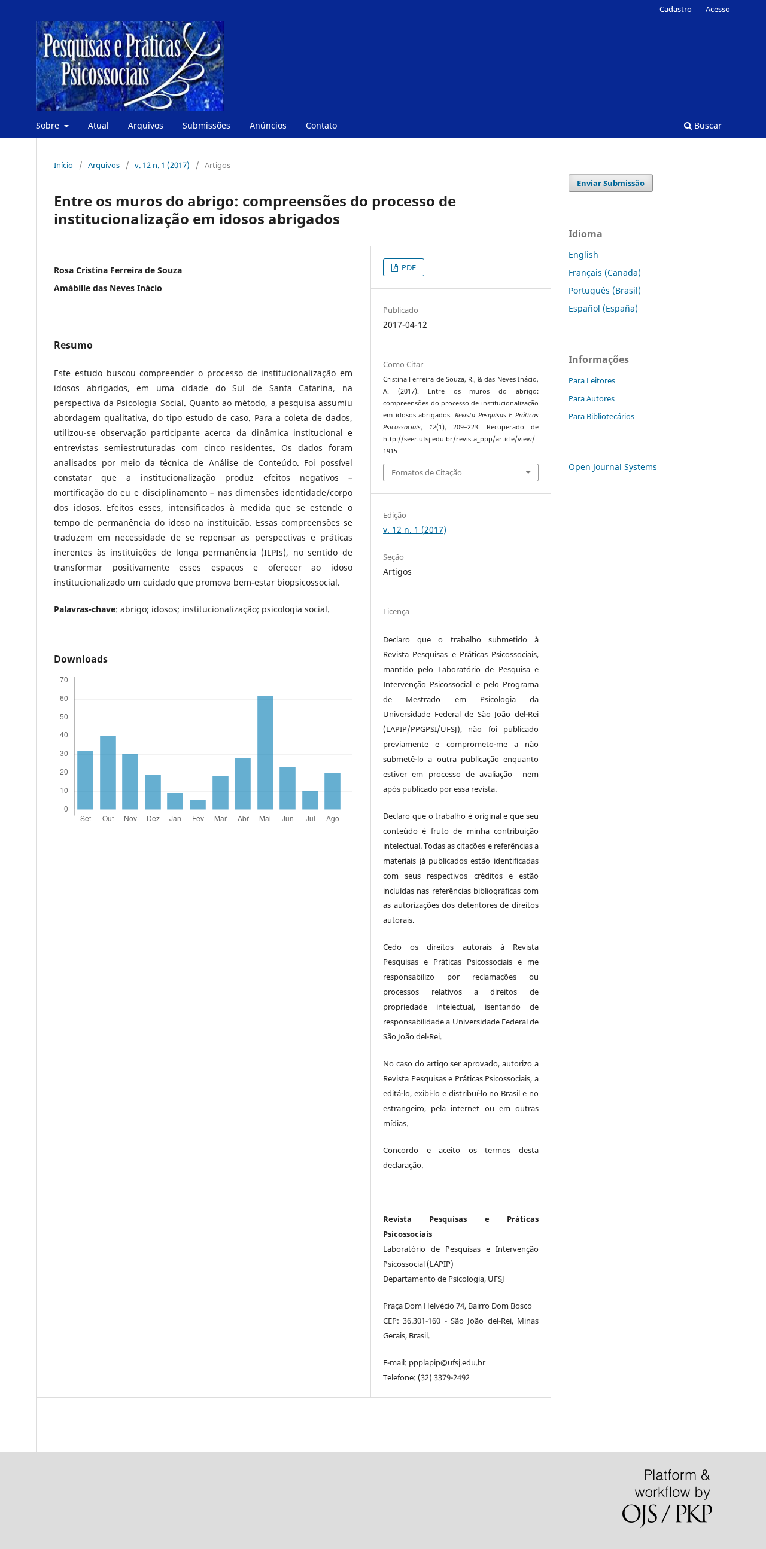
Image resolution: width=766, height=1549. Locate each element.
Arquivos (145, 125)
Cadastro (675, 9)
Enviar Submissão (611, 183)
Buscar (707, 125)
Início (63, 165)
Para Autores (592, 398)
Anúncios (268, 125)
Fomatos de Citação (426, 472)
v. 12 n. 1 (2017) (162, 165)
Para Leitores (592, 380)
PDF (408, 267)
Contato (321, 125)
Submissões (206, 125)
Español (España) (603, 308)
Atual (98, 125)
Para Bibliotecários (601, 416)
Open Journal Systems (613, 466)
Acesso (718, 9)
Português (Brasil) (605, 290)
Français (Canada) (605, 272)
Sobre (49, 125)
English (583, 254)
